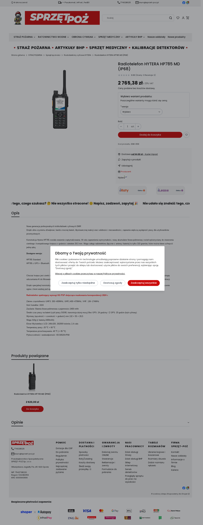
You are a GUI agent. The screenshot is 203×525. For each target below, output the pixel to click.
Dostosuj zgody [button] (112, 283)
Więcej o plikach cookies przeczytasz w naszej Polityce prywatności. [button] (90, 273)
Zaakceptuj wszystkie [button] (144, 283)
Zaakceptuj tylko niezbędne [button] (78, 283)
